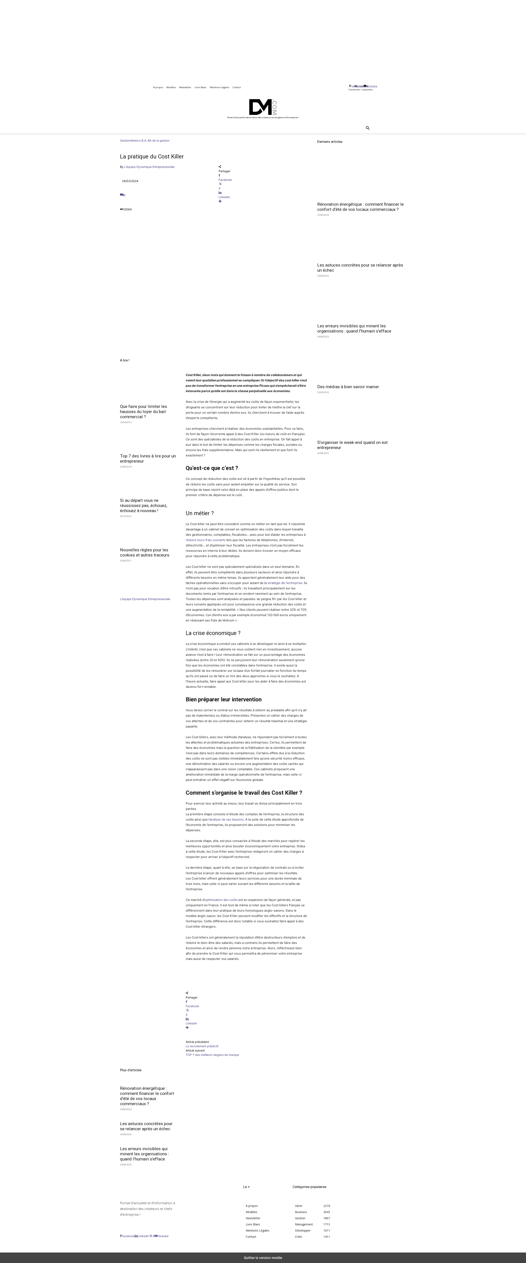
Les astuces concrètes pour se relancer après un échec (146, 1126)
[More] (263, 201)
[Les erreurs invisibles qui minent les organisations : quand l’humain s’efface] (361, 298)
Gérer (133, 140)
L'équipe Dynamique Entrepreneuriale (149, 167)
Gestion (125, 140)
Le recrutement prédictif (202, 1046)
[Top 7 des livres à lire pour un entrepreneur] (148, 437)
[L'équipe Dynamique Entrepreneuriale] (132, 594)
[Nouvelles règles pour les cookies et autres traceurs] (148, 531)
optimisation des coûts (221, 900)
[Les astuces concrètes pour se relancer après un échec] (361, 238)
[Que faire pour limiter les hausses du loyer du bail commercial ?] (148, 387)
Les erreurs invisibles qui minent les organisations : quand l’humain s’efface (144, 1153)
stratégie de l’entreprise (285, 583)
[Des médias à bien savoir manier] (361, 359)
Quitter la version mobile (263, 1258)
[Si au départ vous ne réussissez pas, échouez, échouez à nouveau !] (148, 481)
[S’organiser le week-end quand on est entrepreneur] (361, 415)
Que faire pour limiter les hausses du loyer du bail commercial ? (143, 411)
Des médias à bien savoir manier (348, 386)
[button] (368, 128)
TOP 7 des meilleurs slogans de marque (212, 1054)
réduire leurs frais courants (205, 540)
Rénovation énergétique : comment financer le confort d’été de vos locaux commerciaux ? (147, 1096)
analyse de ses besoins (227, 819)
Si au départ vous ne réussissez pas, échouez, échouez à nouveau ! (143, 505)
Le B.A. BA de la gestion (153, 140)
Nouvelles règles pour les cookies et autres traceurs (144, 552)
